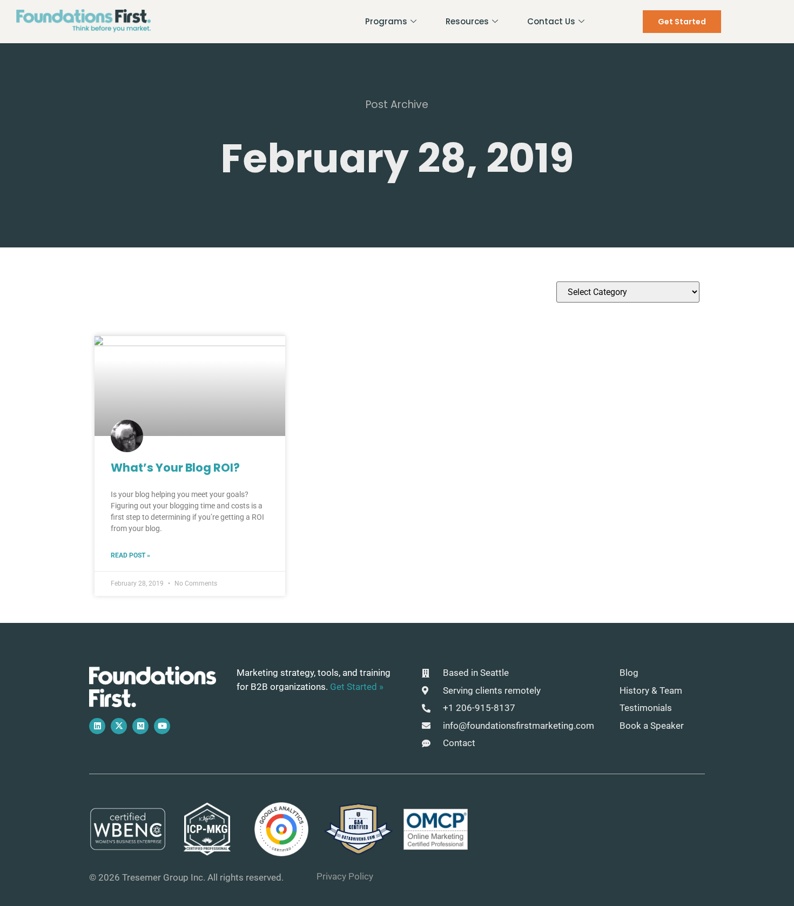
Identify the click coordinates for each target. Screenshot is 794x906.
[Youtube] (162, 726)
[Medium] (140, 726)
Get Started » (356, 686)
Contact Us (551, 21)
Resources (467, 21)
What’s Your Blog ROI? (175, 467)
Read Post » (130, 555)
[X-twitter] (119, 726)
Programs (386, 21)
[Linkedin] (97, 726)
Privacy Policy (345, 876)
